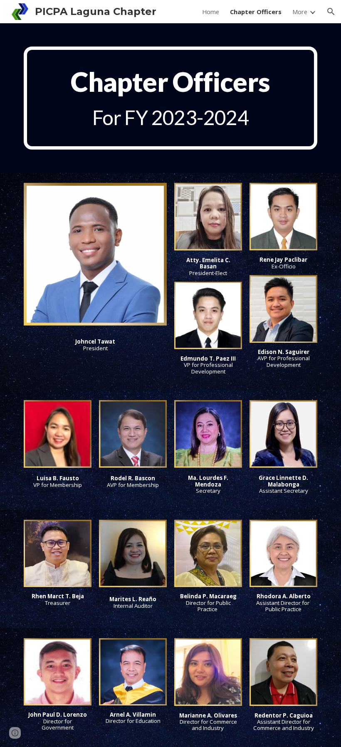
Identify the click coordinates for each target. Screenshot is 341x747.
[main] (170, 98)
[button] (331, 12)
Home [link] (210, 11)
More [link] (299, 11)
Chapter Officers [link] (256, 11)
